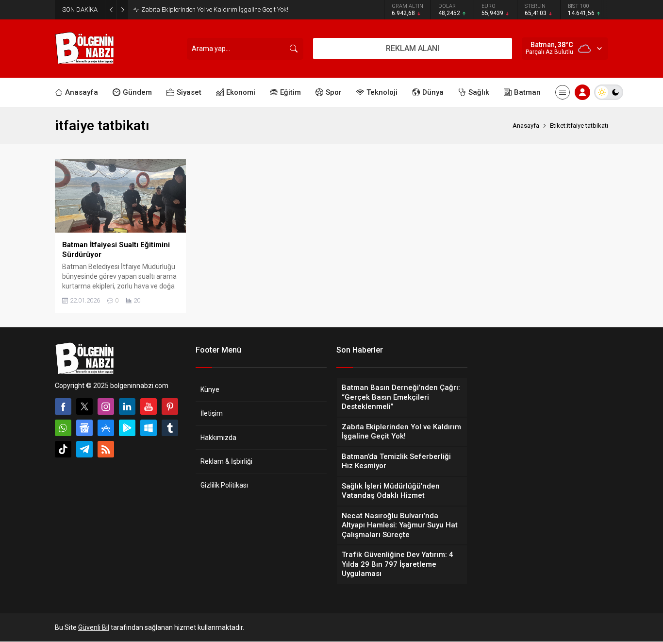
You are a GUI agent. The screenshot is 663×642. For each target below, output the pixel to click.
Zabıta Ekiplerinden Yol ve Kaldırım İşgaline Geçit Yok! (214, 9)
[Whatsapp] (63, 428)
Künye (209, 389)
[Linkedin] (127, 406)
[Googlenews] (84, 428)
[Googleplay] (127, 428)
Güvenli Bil (93, 627)
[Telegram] (84, 449)
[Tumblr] (170, 428)
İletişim (211, 413)
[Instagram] (106, 406)
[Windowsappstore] (148, 428)
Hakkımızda (218, 437)
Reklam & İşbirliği (226, 461)
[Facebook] (63, 406)
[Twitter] (84, 406)
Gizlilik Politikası (224, 485)
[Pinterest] (170, 406)
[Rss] (106, 449)
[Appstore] (106, 428)
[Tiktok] (63, 449)
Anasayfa (526, 125)
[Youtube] (148, 406)
